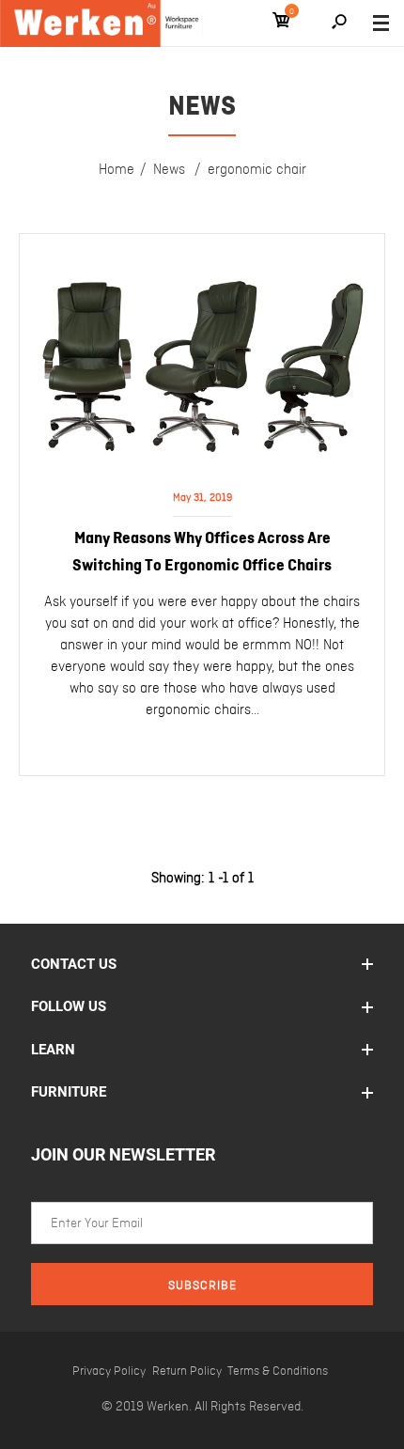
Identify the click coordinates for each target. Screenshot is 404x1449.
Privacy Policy (109, 1371)
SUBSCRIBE (202, 1286)
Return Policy (187, 1371)
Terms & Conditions (277, 1371)
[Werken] (101, 23)
